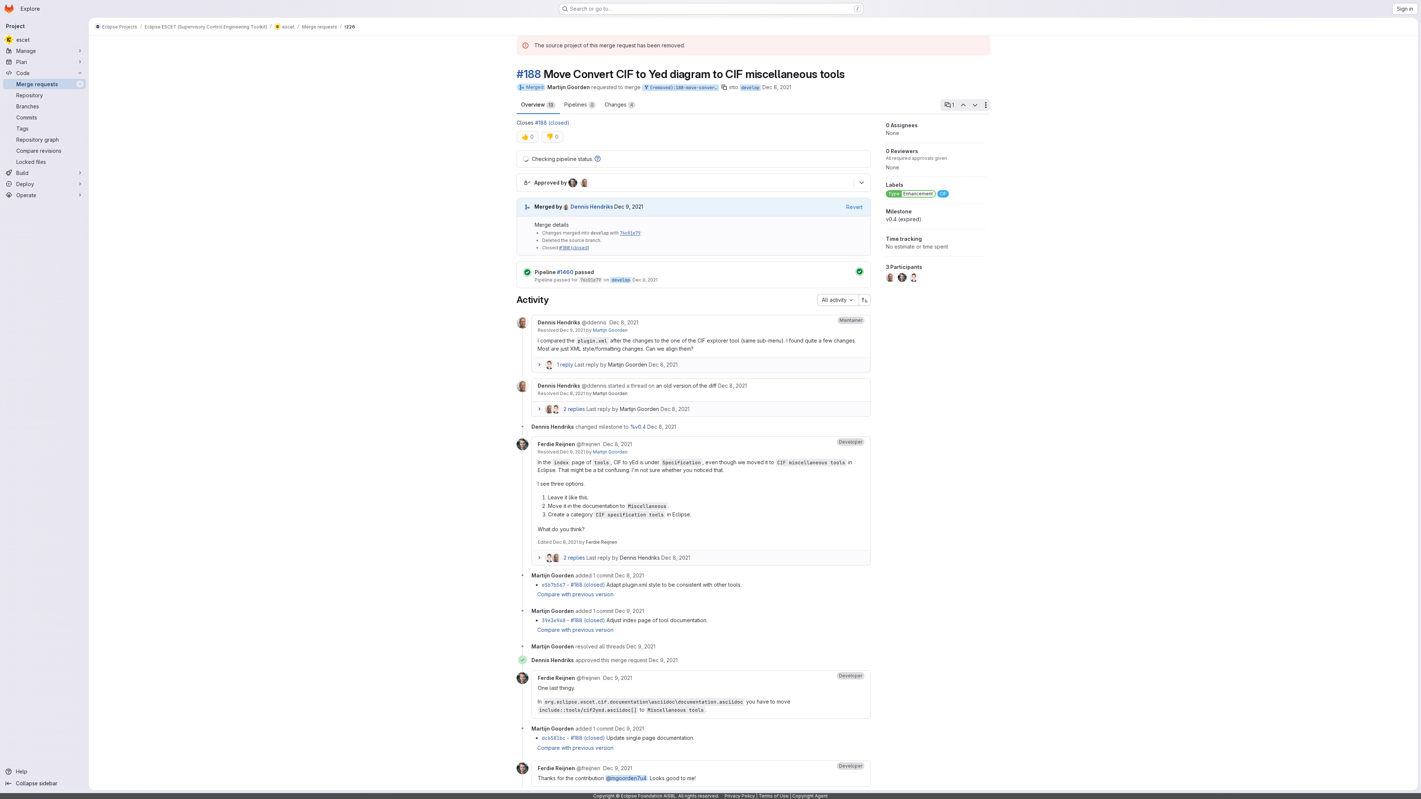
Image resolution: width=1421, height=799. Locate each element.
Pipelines (579, 104)
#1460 (565, 272)
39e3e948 (553, 620)
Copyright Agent (810, 796)
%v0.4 (638, 427)
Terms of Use (774, 796)
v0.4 (903, 219)
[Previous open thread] (963, 105)
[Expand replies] (539, 364)
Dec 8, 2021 (776, 87)
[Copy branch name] (724, 87)
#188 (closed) (552, 122)
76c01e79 (630, 233)
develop (750, 88)
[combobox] (838, 300)
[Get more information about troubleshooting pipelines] (598, 159)
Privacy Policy (740, 796)
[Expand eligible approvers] (861, 182)
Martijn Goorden (610, 330)
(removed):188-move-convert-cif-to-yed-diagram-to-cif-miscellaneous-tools (683, 88)
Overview (537, 104)
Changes (619, 104)
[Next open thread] (975, 105)
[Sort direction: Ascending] (865, 300)
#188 (529, 74)
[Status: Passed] (527, 272)
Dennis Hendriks (640, 557)
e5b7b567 (553, 584)
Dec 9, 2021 (645, 280)
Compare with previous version (575, 594)
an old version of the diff (686, 385)
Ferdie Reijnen (601, 542)
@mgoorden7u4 (626, 778)
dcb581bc (553, 738)
